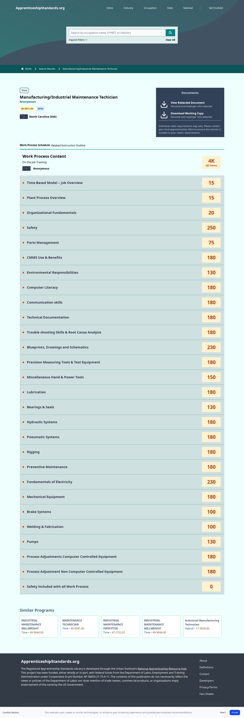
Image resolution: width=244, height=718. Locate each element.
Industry (128, 7)
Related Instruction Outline (68, 145)
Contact (204, 674)
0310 (40, 108)
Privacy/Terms (208, 687)
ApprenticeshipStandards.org (50, 661)
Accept (235, 712)
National (188, 7)
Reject (223, 712)
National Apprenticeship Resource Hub (162, 668)
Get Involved (216, 7)
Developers (207, 680)
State (170, 7)
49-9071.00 (27, 108)
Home (110, 7)
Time (24, 90)
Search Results (47, 68)
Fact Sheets (207, 694)
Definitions (206, 667)
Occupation (150, 7)
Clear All (170, 39)
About (203, 661)
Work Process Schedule (35, 145)
